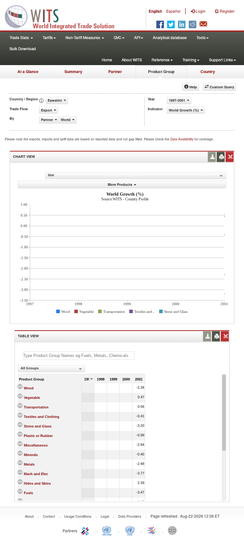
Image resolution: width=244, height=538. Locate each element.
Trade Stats (20, 37)
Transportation (36, 407)
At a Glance (27, 71)
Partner (115, 71)
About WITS (132, 59)
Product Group (161, 71)
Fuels (28, 493)
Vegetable (32, 398)
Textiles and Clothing (41, 417)
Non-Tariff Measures (83, 37)
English (155, 11)
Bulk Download (23, 48)
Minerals (31, 455)
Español (173, 11)
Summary (73, 71)
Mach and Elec (36, 474)
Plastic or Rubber (38, 436)
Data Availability (182, 139)
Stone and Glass (37, 426)
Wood (29, 388)
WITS (63, 16)
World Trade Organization (152, 530)
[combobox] (51, 368)
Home (107, 59)
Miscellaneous (36, 445)
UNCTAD (108, 530)
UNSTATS (130, 530)
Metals (29, 464)
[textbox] (79, 355)
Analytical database (170, 37)
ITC (86, 530)
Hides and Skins (37, 483)
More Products (120, 184)
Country (207, 71)
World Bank (173, 530)
